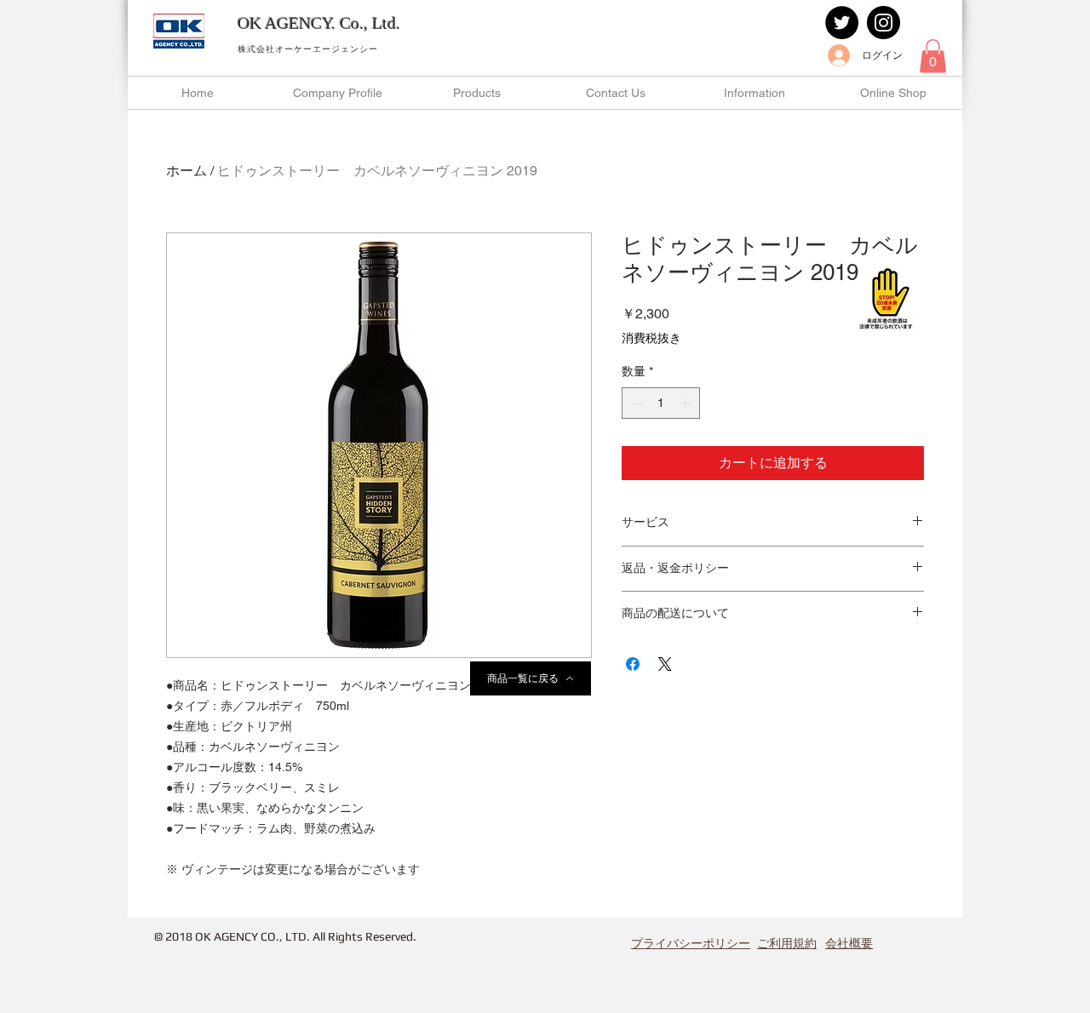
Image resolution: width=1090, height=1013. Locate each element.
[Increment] (686, 403)
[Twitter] (841, 22)
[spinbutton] (660, 403)
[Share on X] (665, 664)
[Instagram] (883, 22)
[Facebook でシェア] (632, 664)
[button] (933, 55)
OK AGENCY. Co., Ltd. (319, 23)
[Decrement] (634, 403)
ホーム (186, 171)
